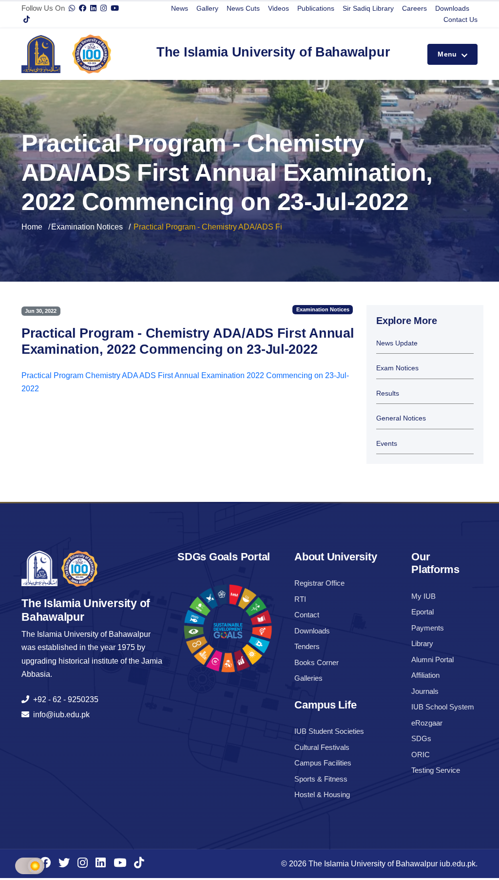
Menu (448, 54)
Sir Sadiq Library (368, 8)
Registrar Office (319, 583)
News (179, 8)
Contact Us (460, 19)
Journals (425, 691)
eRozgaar (426, 723)
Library (422, 643)
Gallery (207, 8)
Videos (278, 8)
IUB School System (442, 707)
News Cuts (243, 8)
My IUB (423, 596)
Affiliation (425, 675)
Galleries (308, 678)
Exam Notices (397, 368)
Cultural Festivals (321, 747)
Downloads (452, 8)
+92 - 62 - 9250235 (63, 699)
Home (31, 227)
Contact (306, 615)
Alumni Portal (432, 659)
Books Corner (316, 662)
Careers (414, 8)
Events (386, 443)
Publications (315, 8)
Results (387, 393)
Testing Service (435, 770)
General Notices (401, 418)
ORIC (420, 754)
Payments (427, 628)
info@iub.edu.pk (59, 714)
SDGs (421, 738)
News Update (397, 343)
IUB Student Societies (329, 731)
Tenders (307, 646)
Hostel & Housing (322, 794)
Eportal (422, 612)
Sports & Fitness (320, 779)
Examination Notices (87, 227)
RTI (300, 599)
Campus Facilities (322, 763)
